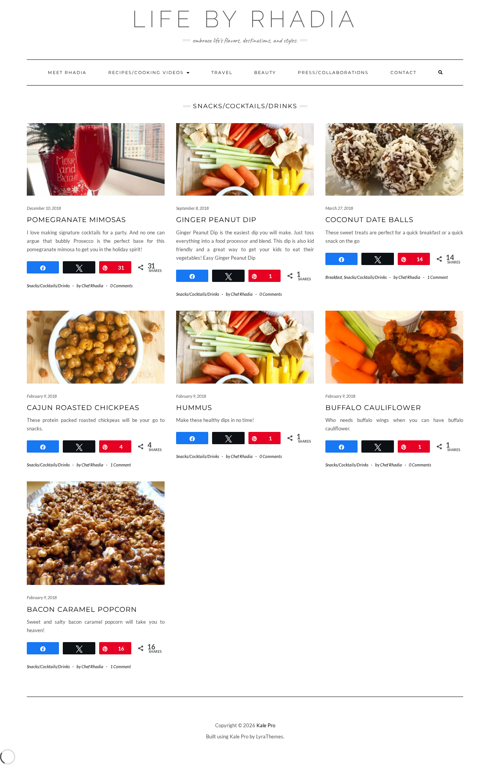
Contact (403, 72)
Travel (221, 72)
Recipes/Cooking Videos (147, 72)
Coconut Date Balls (369, 220)
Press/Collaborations (333, 72)
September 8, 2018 (192, 208)
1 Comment (437, 277)
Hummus (194, 408)
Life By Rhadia (245, 19)
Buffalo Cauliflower (373, 408)
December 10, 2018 (44, 208)
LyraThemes (269, 736)
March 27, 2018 (339, 208)
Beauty (265, 72)
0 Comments (121, 285)
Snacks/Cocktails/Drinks (48, 285)
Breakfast (333, 277)
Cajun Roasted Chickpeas (83, 408)
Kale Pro (265, 725)
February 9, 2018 (42, 396)
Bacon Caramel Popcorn (82, 609)
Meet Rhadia (67, 72)
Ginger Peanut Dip (216, 220)
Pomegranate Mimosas (76, 220)
